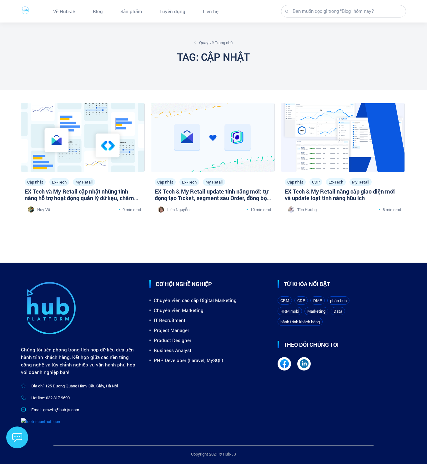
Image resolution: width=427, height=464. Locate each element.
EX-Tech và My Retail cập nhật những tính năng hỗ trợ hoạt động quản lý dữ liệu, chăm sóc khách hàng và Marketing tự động (79, 198)
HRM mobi (289, 311)
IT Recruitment (169, 320)
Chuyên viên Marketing (178, 310)
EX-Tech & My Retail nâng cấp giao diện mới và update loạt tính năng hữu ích (340, 195)
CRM (284, 300)
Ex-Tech (59, 182)
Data (338, 311)
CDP (316, 182)
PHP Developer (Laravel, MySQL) (188, 360)
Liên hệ (211, 11)
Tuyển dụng (172, 11)
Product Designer (172, 340)
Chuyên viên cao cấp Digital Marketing (195, 300)
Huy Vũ (43, 209)
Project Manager (171, 330)
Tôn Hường (307, 209)
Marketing (316, 311)
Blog (98, 11)
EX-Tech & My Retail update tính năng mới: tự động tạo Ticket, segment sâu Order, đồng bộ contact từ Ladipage (211, 198)
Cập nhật (35, 182)
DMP (317, 300)
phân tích (338, 300)
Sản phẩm (131, 11)
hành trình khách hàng (300, 322)
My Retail (84, 182)
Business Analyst (172, 350)
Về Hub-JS (64, 11)
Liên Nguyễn (178, 209)
